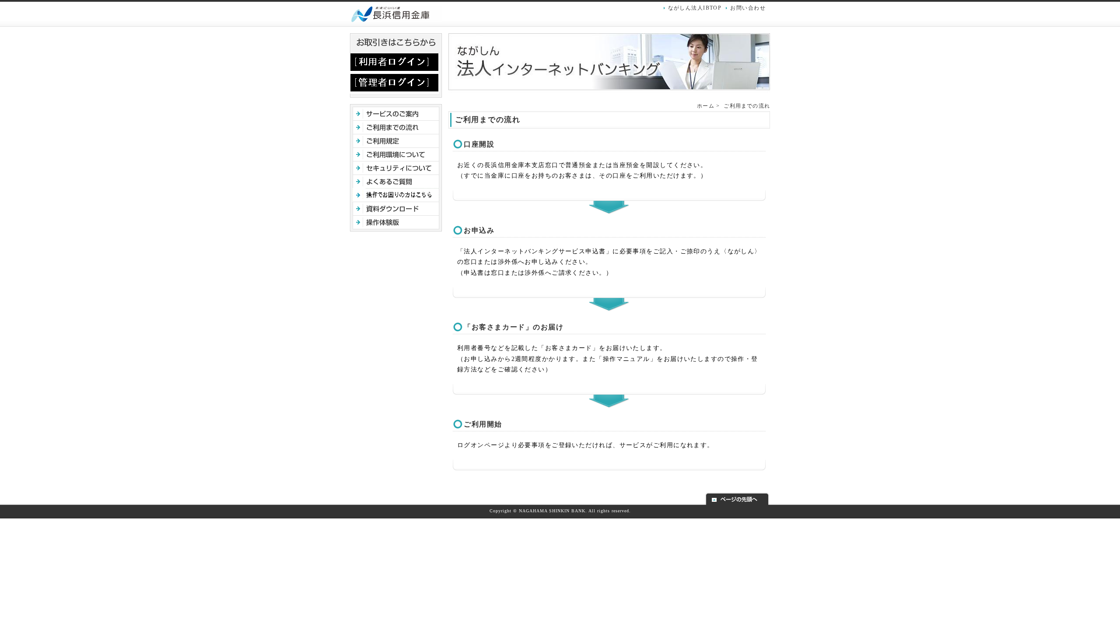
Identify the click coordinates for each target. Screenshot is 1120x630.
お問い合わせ (748, 8)
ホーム (705, 106)
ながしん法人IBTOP (695, 8)
